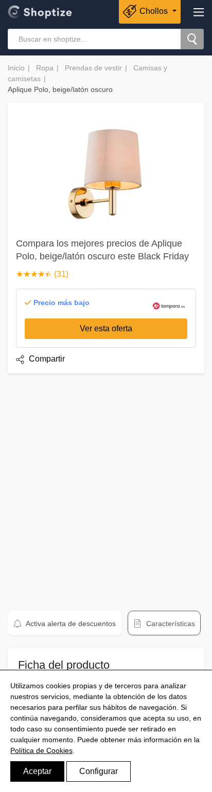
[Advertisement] (106, 487)
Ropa (45, 68)
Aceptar (37, 771)
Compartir (46, 358)
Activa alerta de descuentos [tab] (70, 623)
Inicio (16, 68)
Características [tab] (169, 623)
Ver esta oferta (106, 328)
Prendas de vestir (93, 68)
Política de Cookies (41, 750)
